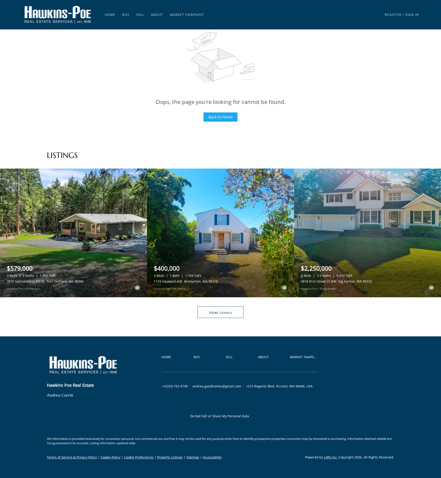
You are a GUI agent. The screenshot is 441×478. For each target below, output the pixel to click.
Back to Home (221, 117)
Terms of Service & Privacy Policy (72, 457)
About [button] (157, 14)
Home (110, 14)
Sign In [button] (412, 14)
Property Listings (170, 457)
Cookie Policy (110, 457)
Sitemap (193, 457)
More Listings (220, 312)
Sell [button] (140, 14)
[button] (57, 15)
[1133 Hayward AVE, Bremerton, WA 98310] (220, 233)
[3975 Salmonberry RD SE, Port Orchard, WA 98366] (73, 233)
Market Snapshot (187, 14)
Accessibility (212, 457)
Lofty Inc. (331, 457)
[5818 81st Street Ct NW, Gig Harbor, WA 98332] (367, 233)
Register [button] (393, 14)
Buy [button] (125, 14)
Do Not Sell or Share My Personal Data (219, 416)
